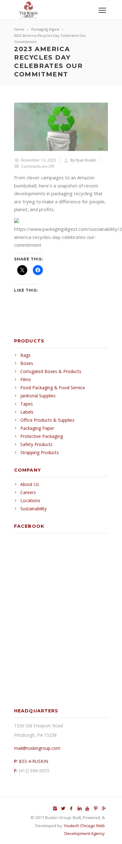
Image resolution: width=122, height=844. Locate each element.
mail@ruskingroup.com (37, 748)
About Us (29, 484)
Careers (28, 492)
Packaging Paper (37, 428)
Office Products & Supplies (47, 420)
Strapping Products (39, 452)
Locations (30, 500)
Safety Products (36, 444)
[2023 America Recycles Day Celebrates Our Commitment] (61, 127)
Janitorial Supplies (38, 396)
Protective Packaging (41, 436)
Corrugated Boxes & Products (50, 371)
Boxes (26, 363)
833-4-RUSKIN (33, 761)
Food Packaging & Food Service (52, 387)
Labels (26, 412)
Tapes (26, 404)
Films (25, 379)
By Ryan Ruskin (83, 160)
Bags (25, 355)
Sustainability (33, 509)
